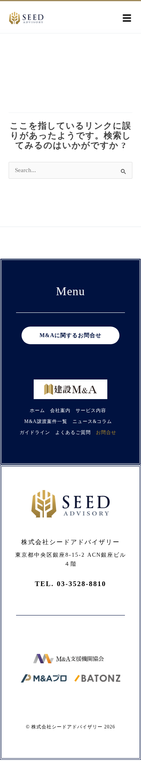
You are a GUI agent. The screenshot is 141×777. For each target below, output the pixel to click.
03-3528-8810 (81, 584)
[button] (127, 18)
